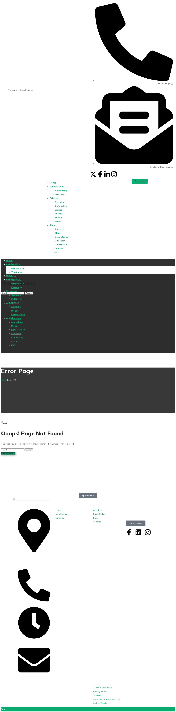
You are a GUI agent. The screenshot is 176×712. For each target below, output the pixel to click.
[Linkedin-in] (107, 174)
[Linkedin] (138, 532)
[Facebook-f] (100, 174)
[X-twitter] (93, 174)
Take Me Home (8, 453)
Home (4, 380)
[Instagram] (114, 174)
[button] (140, 181)
